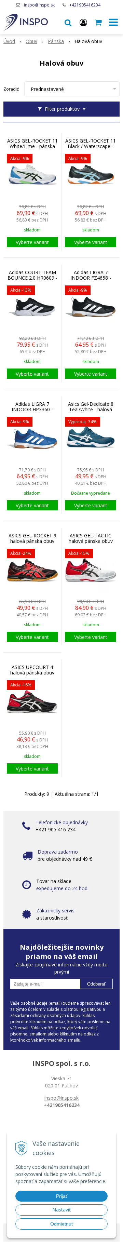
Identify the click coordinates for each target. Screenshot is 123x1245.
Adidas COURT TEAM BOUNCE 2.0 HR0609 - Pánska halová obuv (32, 278)
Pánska (56, 41)
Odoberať (96, 984)
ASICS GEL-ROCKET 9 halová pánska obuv (32, 538)
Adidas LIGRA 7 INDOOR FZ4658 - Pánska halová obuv (90, 278)
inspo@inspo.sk (39, 5)
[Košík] (99, 22)
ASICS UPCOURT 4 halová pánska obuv (32, 670)
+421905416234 (84, 5)
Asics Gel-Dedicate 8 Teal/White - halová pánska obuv (90, 409)
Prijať (61, 1196)
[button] (68, 22)
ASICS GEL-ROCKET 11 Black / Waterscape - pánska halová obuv (90, 146)
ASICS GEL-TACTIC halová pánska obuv (91, 538)
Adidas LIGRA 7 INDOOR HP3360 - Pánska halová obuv (32, 409)
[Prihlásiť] (83, 22)
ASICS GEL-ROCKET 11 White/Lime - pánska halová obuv (32, 146)
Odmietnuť (61, 1224)
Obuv (31, 41)
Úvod (9, 41)
